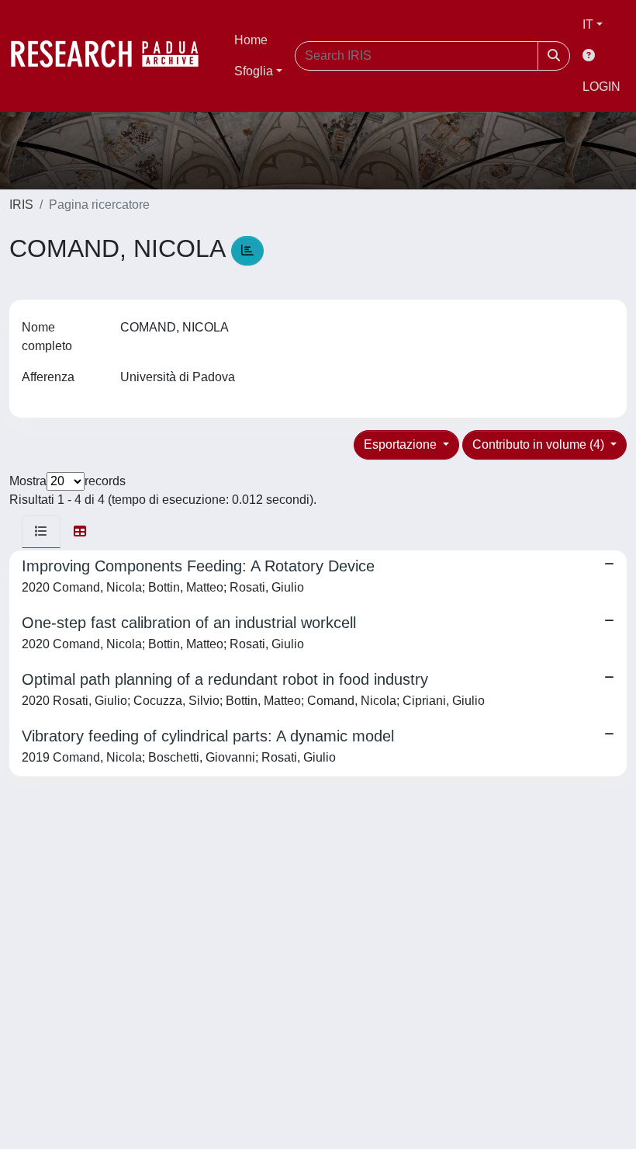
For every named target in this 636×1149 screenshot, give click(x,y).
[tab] (41, 531)
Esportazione (402, 444)
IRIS (21, 204)
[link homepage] (112, 55)
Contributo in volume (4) (539, 444)
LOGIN (601, 86)
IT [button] (587, 24)
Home (251, 40)
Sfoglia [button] (253, 71)
